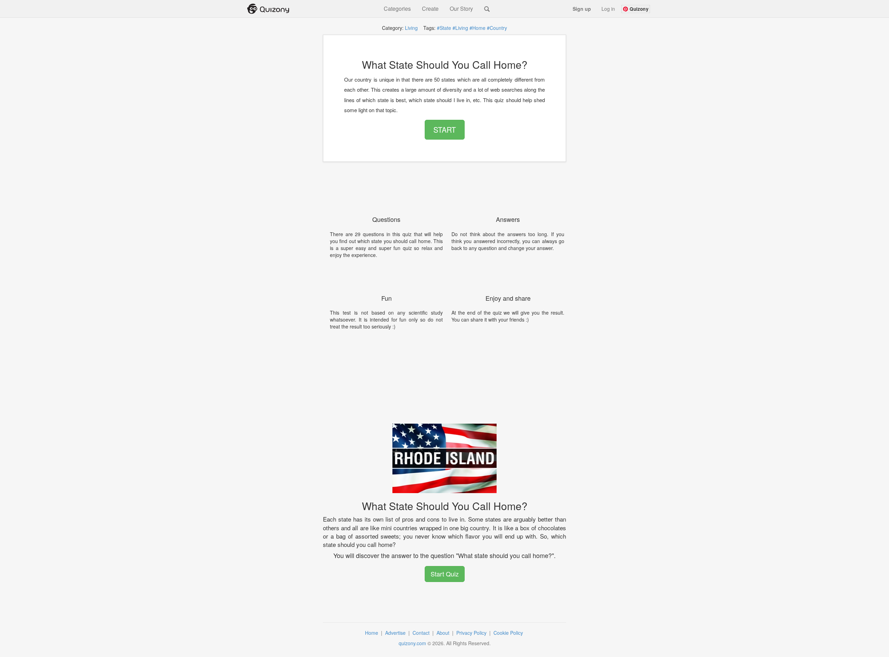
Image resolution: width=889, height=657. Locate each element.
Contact (422, 632)
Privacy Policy (472, 632)
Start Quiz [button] (445, 573)
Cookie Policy (508, 632)
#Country (497, 27)
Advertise (396, 632)
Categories (397, 8)
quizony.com (412, 643)
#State (444, 27)
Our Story (461, 8)
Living (411, 27)
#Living (460, 27)
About (444, 632)
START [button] (444, 129)
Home (372, 632)
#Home (477, 27)
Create (430, 8)
